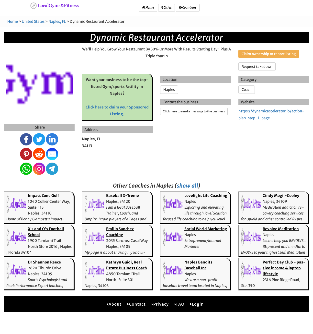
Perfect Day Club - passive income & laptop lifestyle (284, 268)
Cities (167, 7)
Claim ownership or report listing (269, 54)
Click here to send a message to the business (194, 111)
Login (198, 304)
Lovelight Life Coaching (205, 195)
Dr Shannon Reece (44, 262)
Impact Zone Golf (43, 195)
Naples (169, 89)
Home (149, 7)
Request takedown (257, 66)
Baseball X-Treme (122, 195)
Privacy (161, 304)
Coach (247, 89)
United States (33, 21)
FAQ (180, 304)
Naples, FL (57, 21)
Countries (189, 7)
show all (187, 185)
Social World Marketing (205, 229)
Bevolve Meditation (281, 229)
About (115, 304)
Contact (137, 304)
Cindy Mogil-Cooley (281, 195)
